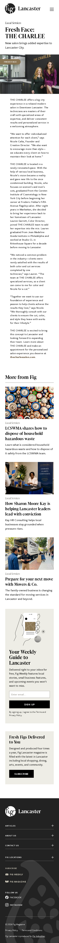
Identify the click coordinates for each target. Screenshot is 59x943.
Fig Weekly (16, 874)
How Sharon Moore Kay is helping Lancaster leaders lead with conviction (28, 509)
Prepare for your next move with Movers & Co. (29, 581)
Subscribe (21, 774)
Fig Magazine (18, 881)
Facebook (16, 897)
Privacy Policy (11, 930)
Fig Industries (38, 936)
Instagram (16, 905)
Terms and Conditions (32, 930)
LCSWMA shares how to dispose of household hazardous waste (26, 433)
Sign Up (29, 704)
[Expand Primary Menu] (52, 8)
